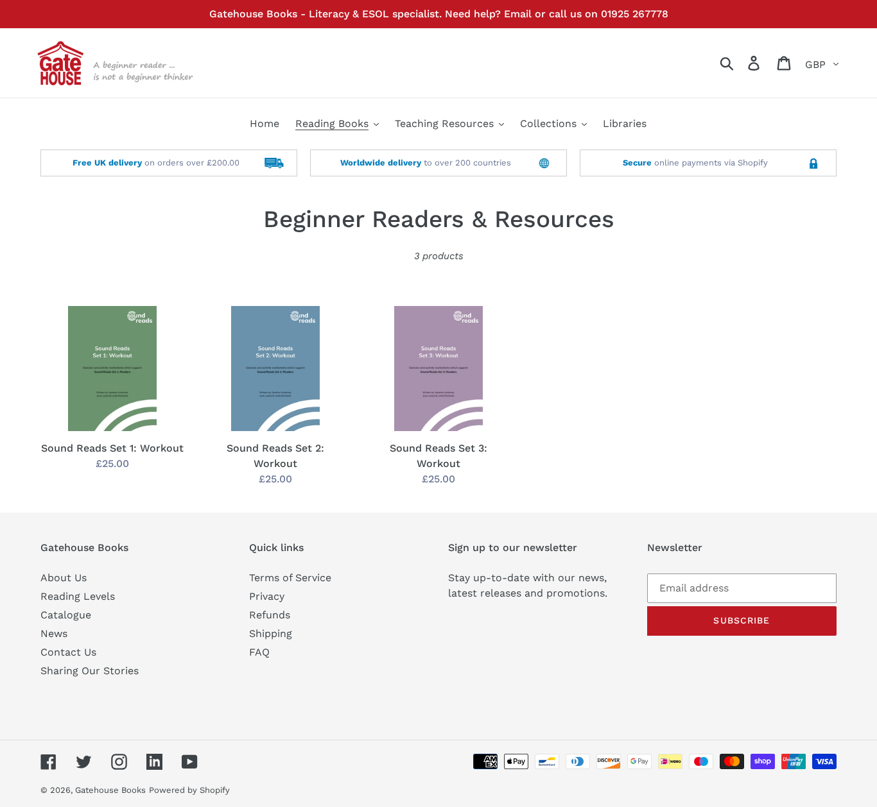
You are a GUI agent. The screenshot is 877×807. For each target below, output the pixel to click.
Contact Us (68, 652)
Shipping (270, 633)
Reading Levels (77, 596)
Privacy (266, 596)
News (53, 633)
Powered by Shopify (189, 790)
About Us (63, 578)
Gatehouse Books (110, 790)
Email (518, 14)
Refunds (269, 615)
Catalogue (65, 615)
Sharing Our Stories (89, 671)
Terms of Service (290, 578)
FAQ (259, 652)
